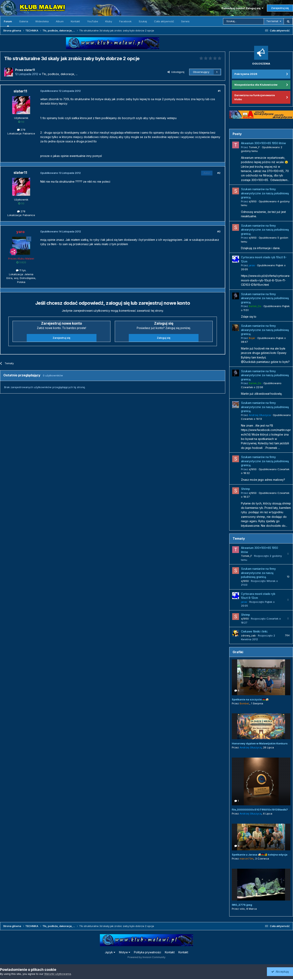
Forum (8, 21)
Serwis (185, 21)
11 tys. (22, 270)
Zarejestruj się (280, 8)
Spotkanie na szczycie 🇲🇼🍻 (250, 699)
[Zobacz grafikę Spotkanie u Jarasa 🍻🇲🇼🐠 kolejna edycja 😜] (261, 837)
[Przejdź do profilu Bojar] (235, 327)
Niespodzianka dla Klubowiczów (255, 84)
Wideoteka (42, 21)
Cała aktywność (164, 21)
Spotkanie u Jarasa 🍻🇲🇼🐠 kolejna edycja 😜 (261, 854)
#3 (218, 231)
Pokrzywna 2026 (245, 73)
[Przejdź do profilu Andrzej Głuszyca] (235, 404)
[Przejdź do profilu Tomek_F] (235, 145)
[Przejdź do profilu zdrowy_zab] (235, 633)
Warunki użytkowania (57, 973)
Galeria (23, 21)
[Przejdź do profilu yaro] (21, 246)
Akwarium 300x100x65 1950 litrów (263, 143)
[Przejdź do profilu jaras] (235, 259)
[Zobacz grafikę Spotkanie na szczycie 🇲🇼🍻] (261, 677)
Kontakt (75, 21)
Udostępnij (177, 71)
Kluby (108, 21)
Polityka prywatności (147, 952)
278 (22, 129)
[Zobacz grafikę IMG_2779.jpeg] (261, 885)
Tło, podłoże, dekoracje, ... (60, 74)
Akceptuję (281, 971)
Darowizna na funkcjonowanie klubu (254, 97)
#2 (218, 172)
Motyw (124, 952)
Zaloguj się (163, 337)
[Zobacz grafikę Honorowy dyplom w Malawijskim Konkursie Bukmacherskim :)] (261, 726)
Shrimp (245, 488)
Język (109, 952)
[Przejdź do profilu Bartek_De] (235, 296)
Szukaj (143, 21)
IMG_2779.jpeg (242, 904)
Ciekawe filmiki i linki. (254, 631)
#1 (219, 90)
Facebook (125, 21)
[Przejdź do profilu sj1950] (235, 191)
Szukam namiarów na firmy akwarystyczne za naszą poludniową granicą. (265, 193)
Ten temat (272, 21)
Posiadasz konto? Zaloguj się (242, 8)
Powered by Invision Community (146, 957)
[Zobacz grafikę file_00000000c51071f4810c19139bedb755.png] (261, 781)
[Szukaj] (288, 21)
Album (60, 21)
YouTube (92, 21)
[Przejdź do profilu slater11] (8, 72)
